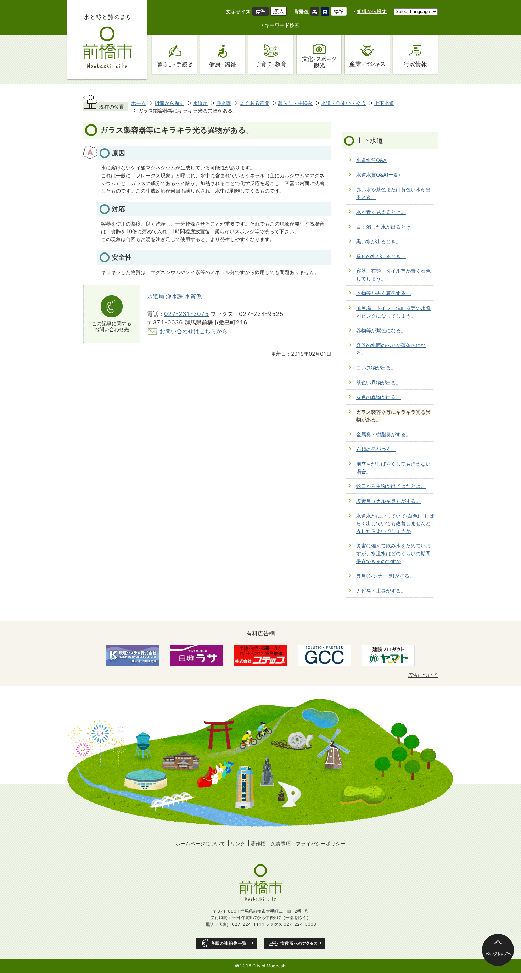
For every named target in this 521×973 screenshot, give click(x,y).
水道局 (200, 103)
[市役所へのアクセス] (294, 943)
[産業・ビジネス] (367, 54)
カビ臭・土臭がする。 (381, 591)
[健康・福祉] (222, 54)
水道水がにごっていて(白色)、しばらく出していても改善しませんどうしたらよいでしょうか (395, 523)
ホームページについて (200, 843)
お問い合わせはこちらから (193, 331)
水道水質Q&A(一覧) (378, 175)
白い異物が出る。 (376, 368)
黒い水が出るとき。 (378, 241)
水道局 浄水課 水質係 (174, 296)
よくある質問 (254, 103)
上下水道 (384, 103)
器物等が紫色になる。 (381, 330)
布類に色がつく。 (376, 449)
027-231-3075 (186, 313)
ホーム (138, 103)
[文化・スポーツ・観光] (319, 54)
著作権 (258, 843)
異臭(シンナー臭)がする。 (385, 576)
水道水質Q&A (371, 160)
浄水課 (223, 103)
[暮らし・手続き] (174, 54)
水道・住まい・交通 (343, 103)
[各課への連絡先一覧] (226, 943)
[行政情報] (415, 54)
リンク (237, 843)
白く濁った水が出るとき (383, 227)
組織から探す (372, 11)
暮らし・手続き (295, 103)
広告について (423, 675)
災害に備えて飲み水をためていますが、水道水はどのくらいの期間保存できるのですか (393, 553)
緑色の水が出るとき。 (381, 256)
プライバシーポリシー (321, 843)
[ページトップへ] (498, 950)
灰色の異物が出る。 (378, 397)
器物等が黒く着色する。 (383, 293)
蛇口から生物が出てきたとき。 (391, 486)
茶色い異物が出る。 (378, 382)
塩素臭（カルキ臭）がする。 (388, 501)
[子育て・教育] (270, 54)
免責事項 (281, 843)
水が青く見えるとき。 (381, 212)
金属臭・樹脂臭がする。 (383, 434)
